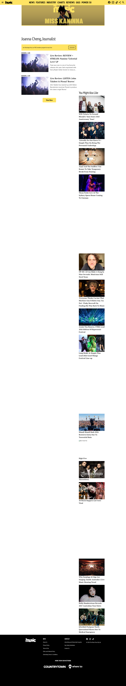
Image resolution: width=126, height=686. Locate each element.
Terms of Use (46, 648)
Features (40, 2)
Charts (61, 2)
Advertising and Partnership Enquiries (73, 642)
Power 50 (86, 2)
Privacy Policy (46, 645)
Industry (51, 2)
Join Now (72, 47)
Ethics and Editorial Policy (49, 651)
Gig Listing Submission (70, 645)
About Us (45, 642)
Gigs (78, 2)
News (32, 2)
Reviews (70, 2)
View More (49, 100)
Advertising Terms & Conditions (50, 654)
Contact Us (67, 648)
